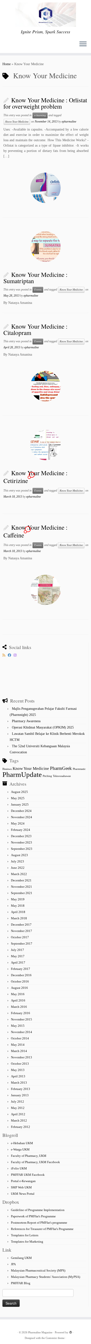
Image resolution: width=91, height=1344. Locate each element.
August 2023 (19, 855)
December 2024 (21, 811)
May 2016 (18, 994)
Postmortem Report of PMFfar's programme (39, 1222)
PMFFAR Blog (20, 1283)
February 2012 (20, 1127)
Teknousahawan (62, 776)
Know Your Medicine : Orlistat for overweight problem (45, 103)
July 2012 (17, 1101)
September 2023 (21, 849)
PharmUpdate (22, 774)
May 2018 (18, 905)
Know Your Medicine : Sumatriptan (35, 277)
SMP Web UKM (21, 1187)
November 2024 (21, 817)
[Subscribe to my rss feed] (5, 655)
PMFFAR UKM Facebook (28, 1175)
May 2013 (18, 1070)
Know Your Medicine (16, 121)
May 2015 (18, 1026)
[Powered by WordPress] (70, 1331)
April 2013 (18, 1076)
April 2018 (18, 912)
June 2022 (18, 868)
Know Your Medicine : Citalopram (35, 329)
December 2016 (21, 975)
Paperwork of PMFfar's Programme (33, 1216)
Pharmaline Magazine (40, 1332)
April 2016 (18, 1000)
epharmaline (69, 121)
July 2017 (17, 950)
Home (6, 64)
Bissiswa (7, 769)
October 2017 (20, 937)
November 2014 (21, 1032)
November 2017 (21, 931)
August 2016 (19, 988)
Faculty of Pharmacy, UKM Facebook (35, 1162)
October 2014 (20, 1038)
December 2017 (21, 924)
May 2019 (18, 899)
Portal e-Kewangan (23, 1181)
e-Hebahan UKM (22, 1143)
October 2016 (20, 981)
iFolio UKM (19, 1168)
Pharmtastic (79, 769)
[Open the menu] (83, 44)
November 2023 (21, 842)
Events (37, 289)
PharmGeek (61, 768)
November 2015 (21, 1019)
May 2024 (18, 823)
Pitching (47, 776)
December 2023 (21, 836)
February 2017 (20, 969)
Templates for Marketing (27, 1241)
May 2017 (18, 956)
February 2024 (20, 830)
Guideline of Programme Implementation (38, 1210)
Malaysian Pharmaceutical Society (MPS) (38, 1270)
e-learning (40, 115)
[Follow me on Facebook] (11, 655)
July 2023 (17, 861)
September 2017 (21, 943)
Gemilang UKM (21, 1258)
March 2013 (19, 1082)
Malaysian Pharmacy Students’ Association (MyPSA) (45, 1277)
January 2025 (20, 804)
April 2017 (18, 962)
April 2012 (18, 1114)
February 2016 (20, 1013)
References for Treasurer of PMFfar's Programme (42, 1229)
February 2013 (20, 1089)
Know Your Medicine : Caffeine (35, 531)
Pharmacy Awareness (26, 721)
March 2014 (19, 1051)
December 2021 (21, 880)
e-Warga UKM (20, 1149)
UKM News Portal (22, 1193)
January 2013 (20, 1095)
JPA (13, 1264)
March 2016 (19, 1007)
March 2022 (19, 874)
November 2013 (21, 1057)
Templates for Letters (24, 1235)
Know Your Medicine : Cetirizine (35, 477)
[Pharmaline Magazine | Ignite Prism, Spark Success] (45, 14)
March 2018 (19, 918)
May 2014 (18, 1044)
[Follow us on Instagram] (16, 655)
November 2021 (21, 886)
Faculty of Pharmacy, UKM (28, 1156)
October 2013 (20, 1063)
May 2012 (18, 1108)
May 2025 (18, 798)
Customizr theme (55, 1337)
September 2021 (21, 893)
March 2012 (19, 1120)
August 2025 (19, 792)
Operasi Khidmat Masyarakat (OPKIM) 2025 (43, 727)
